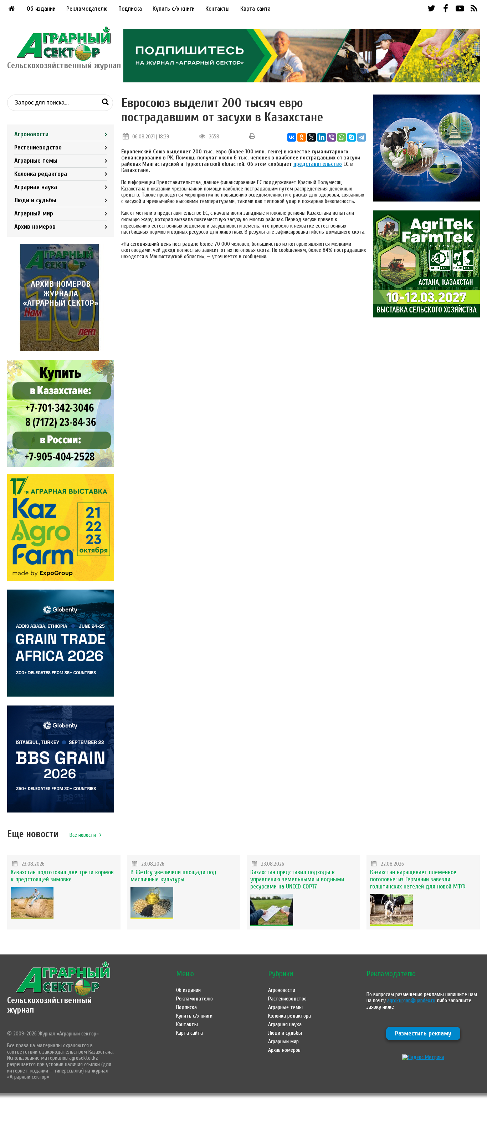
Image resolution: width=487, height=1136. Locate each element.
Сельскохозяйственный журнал (49, 1004)
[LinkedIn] (321, 137)
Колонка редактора (40, 174)
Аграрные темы (35, 160)
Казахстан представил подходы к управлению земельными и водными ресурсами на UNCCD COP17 (297, 879)
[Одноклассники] (301, 137)
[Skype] (351, 137)
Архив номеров (35, 226)
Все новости (83, 835)
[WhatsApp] (341, 137)
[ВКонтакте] (291, 137)
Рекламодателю (87, 8)
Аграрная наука (35, 187)
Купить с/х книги (174, 8)
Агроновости (31, 134)
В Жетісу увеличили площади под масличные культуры (173, 875)
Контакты (217, 8)
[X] (311, 137)
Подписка (130, 8)
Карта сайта (255, 8)
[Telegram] (361, 137)
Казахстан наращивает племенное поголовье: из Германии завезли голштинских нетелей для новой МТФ (417, 879)
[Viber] (331, 137)
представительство (317, 164)
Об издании (41, 8)
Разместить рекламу (423, 1033)
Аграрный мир (33, 213)
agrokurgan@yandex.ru (411, 1000)
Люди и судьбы (35, 200)
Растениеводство (38, 147)
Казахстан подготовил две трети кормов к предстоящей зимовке (62, 875)
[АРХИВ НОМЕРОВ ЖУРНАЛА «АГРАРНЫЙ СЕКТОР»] (60, 349)
